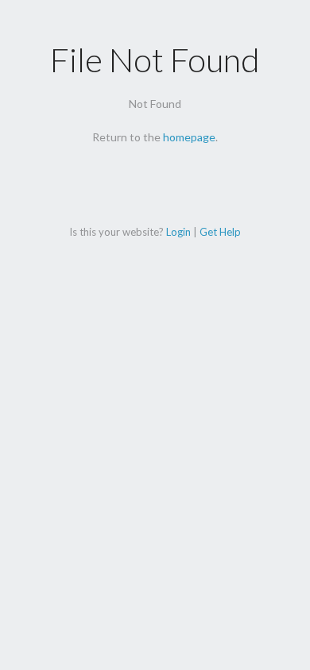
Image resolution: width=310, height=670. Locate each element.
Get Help (220, 231)
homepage (189, 137)
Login (178, 231)
